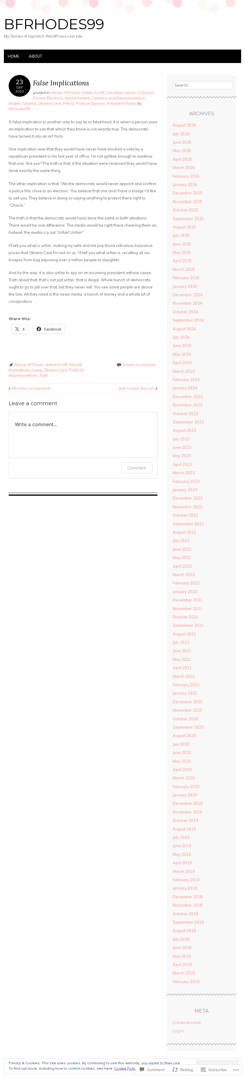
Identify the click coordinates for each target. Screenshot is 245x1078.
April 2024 (182, 362)
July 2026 (181, 133)
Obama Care (49, 103)
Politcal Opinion (90, 103)
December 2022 (188, 498)
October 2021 (185, 617)
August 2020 (184, 735)
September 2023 (188, 422)
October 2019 (185, 820)
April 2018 (182, 964)
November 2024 (187, 303)
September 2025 (188, 218)
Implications (19, 370)
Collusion (145, 92)
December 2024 (188, 294)
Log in (178, 1030)
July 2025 (181, 235)
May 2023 (182, 455)
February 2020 (186, 786)
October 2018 (185, 913)
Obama (29, 103)
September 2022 (188, 523)
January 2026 (185, 184)
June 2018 (182, 947)
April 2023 (182, 464)
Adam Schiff (93, 92)
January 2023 (185, 489)
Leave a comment (139, 364)
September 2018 (188, 922)
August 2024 (184, 328)
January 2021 (185, 693)
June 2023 (182, 447)
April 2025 (182, 260)
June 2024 (182, 345)
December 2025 (188, 193)
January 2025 (185, 286)
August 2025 (184, 227)
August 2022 (184, 532)
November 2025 (187, 201)
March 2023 (184, 472)
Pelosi (68, 103)
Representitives (23, 375)
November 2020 (187, 710)
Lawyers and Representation (118, 98)
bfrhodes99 (54, 24)
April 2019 (182, 862)
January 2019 (185, 888)
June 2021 (182, 650)
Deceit (39, 98)
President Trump (122, 103)
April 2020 (182, 769)
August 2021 (184, 634)
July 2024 (181, 337)
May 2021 (182, 659)
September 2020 (188, 727)
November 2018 (187, 905)
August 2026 (184, 125)
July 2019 (181, 837)
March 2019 (184, 871)
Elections (55, 98)
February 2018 (186, 981)
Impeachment (77, 98)
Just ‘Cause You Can (138, 388)
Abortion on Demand (29, 388)
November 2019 (187, 812)
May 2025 (182, 252)
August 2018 (184, 930)
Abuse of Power (65, 92)
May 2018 (182, 956)
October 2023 (185, 413)
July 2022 (181, 540)
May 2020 (182, 761)
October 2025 (185, 210)
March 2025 (184, 269)
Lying (37, 370)
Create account (187, 1022)
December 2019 (188, 803)
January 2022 (185, 591)
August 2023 (184, 430)
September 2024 (188, 320)
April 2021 (182, 667)
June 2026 (182, 142)
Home (13, 56)
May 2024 (182, 354)
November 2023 (187, 405)
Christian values (121, 92)
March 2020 (184, 778)
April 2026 (182, 159)
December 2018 (188, 896)
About (35, 56)
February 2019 (186, 879)
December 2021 (188, 600)
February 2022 (186, 583)
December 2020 (188, 701)
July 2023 (181, 439)
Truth (43, 375)
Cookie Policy (125, 1068)
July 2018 (181, 939)
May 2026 (182, 150)
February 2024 (186, 379)
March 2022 (184, 574)
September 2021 (188, 625)
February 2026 (186, 176)
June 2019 (182, 845)
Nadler (15, 103)
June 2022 (182, 549)
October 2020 (185, 718)
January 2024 (185, 388)
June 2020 (182, 752)
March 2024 (184, 371)
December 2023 (188, 396)
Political (76, 370)
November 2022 (187, 506)
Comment (136, 467)
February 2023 (186, 481)
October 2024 (185, 311)
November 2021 (187, 608)
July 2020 (181, 744)
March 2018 (184, 972)
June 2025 (182, 244)
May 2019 (182, 854)
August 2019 (184, 829)
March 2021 (184, 676)
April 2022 (182, 566)
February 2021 (186, 684)
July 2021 (181, 642)
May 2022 (182, 557)
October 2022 (185, 515)
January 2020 (185, 795)
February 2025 (186, 277)
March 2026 (184, 167)
